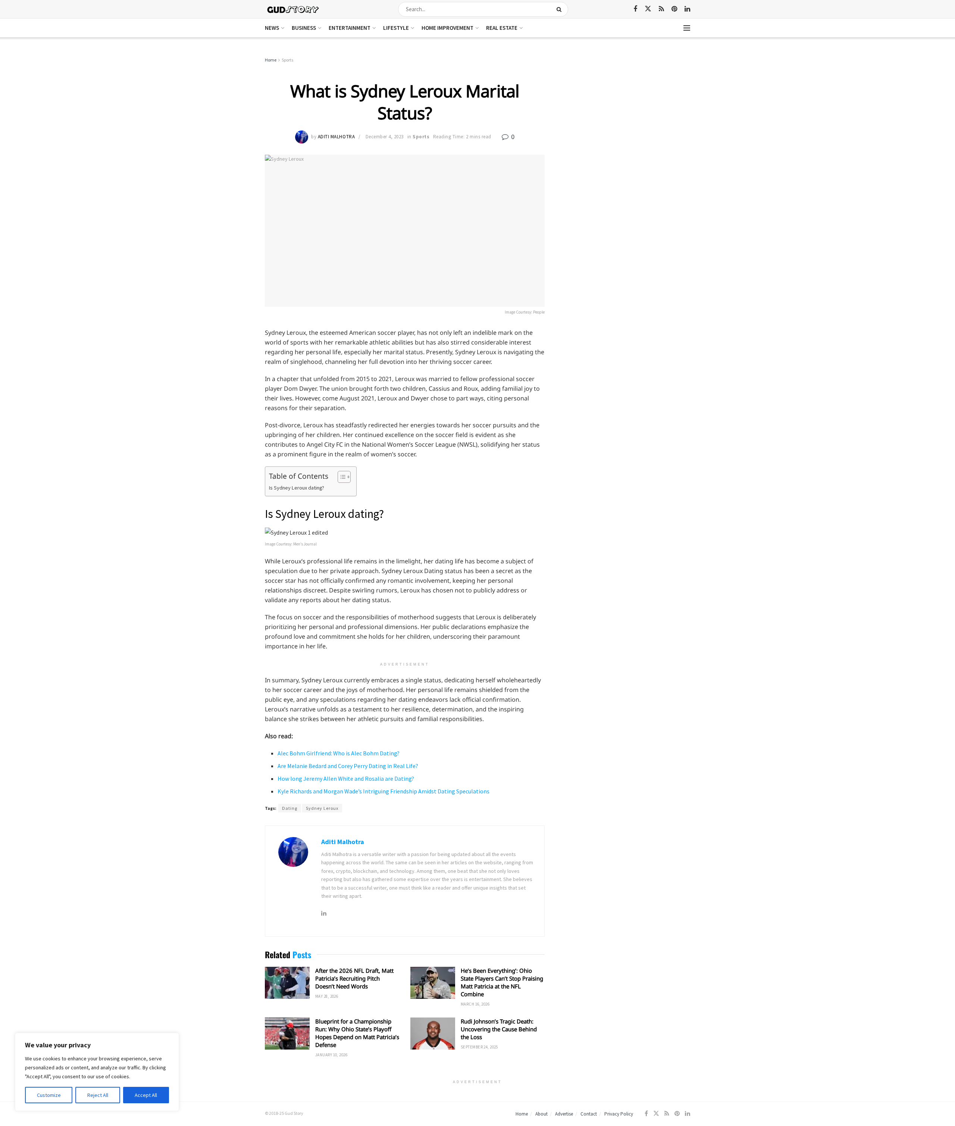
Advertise (564, 1114)
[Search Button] (560, 9)
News (272, 27)
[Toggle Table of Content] (340, 477)
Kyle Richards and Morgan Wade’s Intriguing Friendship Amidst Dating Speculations (383, 791)
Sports (287, 60)
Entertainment (349, 27)
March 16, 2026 (475, 1004)
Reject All (97, 1095)
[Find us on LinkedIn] (687, 9)
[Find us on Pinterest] (674, 9)
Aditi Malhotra (336, 136)
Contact (588, 1114)
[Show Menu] (686, 28)
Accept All (146, 1095)
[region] (97, 1072)
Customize (49, 1095)
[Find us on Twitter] (648, 8)
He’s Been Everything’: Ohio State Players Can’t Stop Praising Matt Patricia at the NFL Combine (502, 982)
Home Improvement (447, 27)
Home (270, 60)
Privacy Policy (618, 1114)
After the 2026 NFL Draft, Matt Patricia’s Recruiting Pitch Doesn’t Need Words (354, 978)
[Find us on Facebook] (635, 9)
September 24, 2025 (479, 1047)
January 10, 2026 (331, 1054)
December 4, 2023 (385, 136)
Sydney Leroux (322, 808)
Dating (289, 808)
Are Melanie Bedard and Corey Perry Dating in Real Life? (348, 766)
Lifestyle (396, 27)
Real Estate (501, 27)
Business (304, 27)
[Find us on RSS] (661, 9)
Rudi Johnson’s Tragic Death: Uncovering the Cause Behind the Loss (499, 1029)
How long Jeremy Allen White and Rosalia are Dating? (346, 778)
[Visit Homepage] (293, 9)
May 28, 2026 (326, 996)
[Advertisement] (625, 112)
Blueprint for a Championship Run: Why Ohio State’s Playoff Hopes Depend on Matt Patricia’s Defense (357, 1033)
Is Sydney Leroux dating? (296, 487)
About (541, 1114)
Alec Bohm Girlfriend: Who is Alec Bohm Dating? (339, 753)
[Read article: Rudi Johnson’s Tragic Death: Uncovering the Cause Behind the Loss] (432, 1034)
